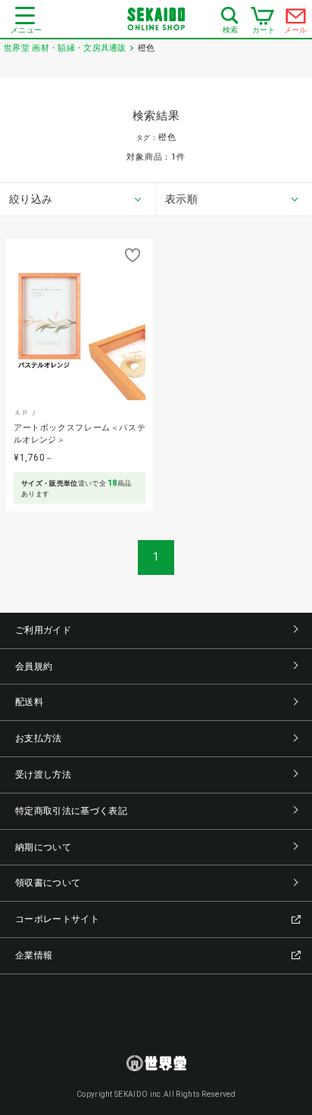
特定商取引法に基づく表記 (71, 811)
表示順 (181, 199)
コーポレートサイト (57, 919)
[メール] (296, 20)
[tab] (78, 199)
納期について (43, 847)
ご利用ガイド (43, 630)
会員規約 (33, 666)
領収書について (47, 882)
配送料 (29, 702)
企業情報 (33, 955)
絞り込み (30, 199)
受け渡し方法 (43, 774)
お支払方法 (38, 738)
